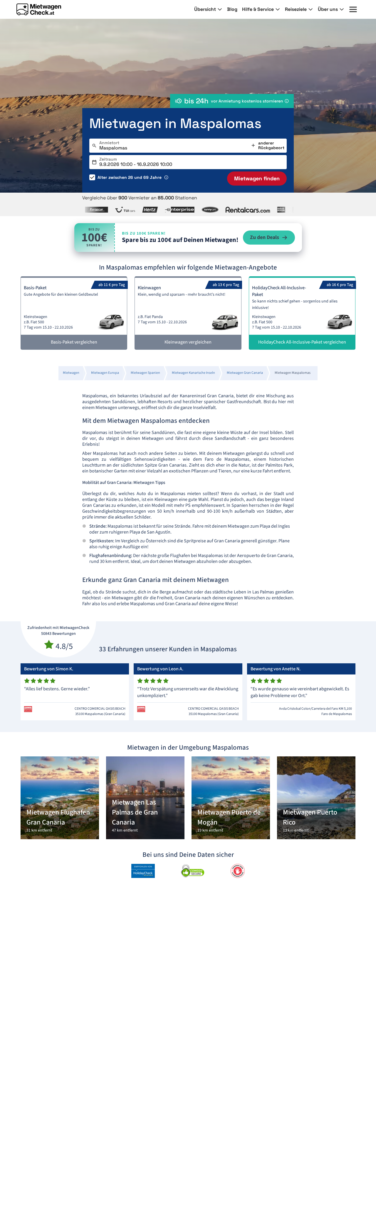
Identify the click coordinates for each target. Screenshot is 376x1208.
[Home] (38, 9)
